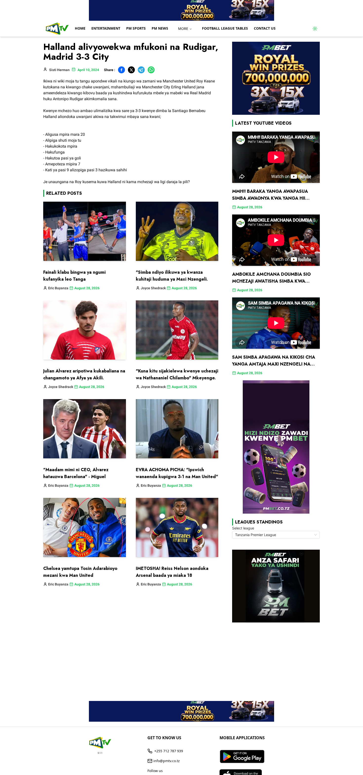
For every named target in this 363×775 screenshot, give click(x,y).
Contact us (265, 28)
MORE (183, 28)
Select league (243, 528)
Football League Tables (225, 28)
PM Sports (136, 28)
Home (80, 28)
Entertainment (105, 28)
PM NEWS (160, 28)
